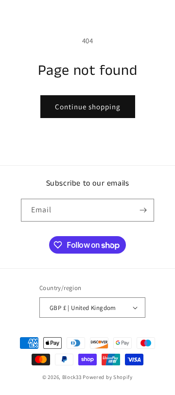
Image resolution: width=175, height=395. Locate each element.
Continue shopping (88, 106)
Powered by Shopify (108, 377)
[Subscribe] (143, 210)
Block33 (72, 377)
